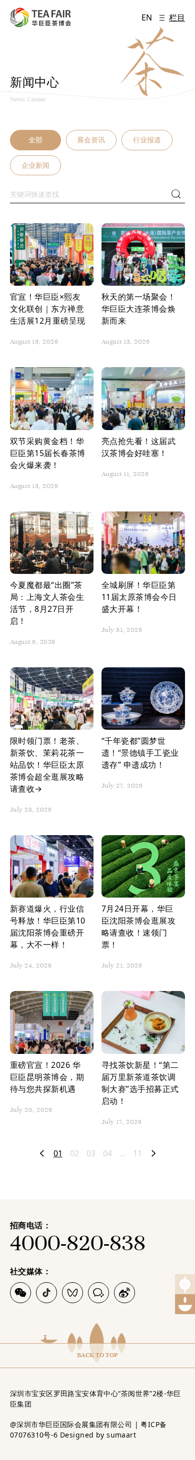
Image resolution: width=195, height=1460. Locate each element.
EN (147, 17)
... (123, 1153)
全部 (35, 139)
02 (74, 1153)
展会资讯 (91, 139)
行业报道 (147, 139)
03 (91, 1153)
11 (137, 1153)
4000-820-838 (78, 1243)
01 (58, 1153)
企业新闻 (36, 165)
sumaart (121, 1435)
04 (107, 1153)
